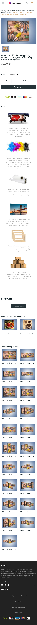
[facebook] (2, 581)
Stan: (16, 296)
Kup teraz (20, 87)
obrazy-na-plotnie (21, 291)
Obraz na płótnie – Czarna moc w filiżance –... (27, 334)
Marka (13, 291)
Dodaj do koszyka (24, 81)
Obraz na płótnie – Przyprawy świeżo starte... (9, 363)
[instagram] (6, 581)
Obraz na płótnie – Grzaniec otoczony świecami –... (9, 334)
